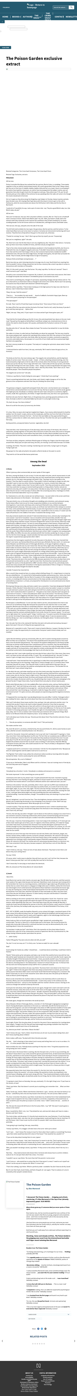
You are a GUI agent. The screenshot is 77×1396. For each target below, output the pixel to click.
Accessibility (29, 1377)
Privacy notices (47, 1377)
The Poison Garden (38, 1184)
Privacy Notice (37, 41)
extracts (25, 174)
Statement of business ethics (29, 1382)
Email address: (4, 29)
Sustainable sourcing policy (29, 1386)
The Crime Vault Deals (48, 16)
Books (15, 17)
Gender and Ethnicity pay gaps (29, 1379)
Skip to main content (6, 1)
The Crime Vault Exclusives (27, 171)
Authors (27, 17)
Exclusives (18, 174)
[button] (2, 1341)
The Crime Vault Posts (44, 171)
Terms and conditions (48, 1381)
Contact (59, 17)
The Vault (36, 16)
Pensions (48, 1383)
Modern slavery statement (29, 1384)
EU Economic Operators (29, 1388)
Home (5, 17)
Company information (48, 1375)
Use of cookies (47, 1379)
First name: (3, 27)
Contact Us (29, 1375)
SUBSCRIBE (5, 47)
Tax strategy (48, 1384)
